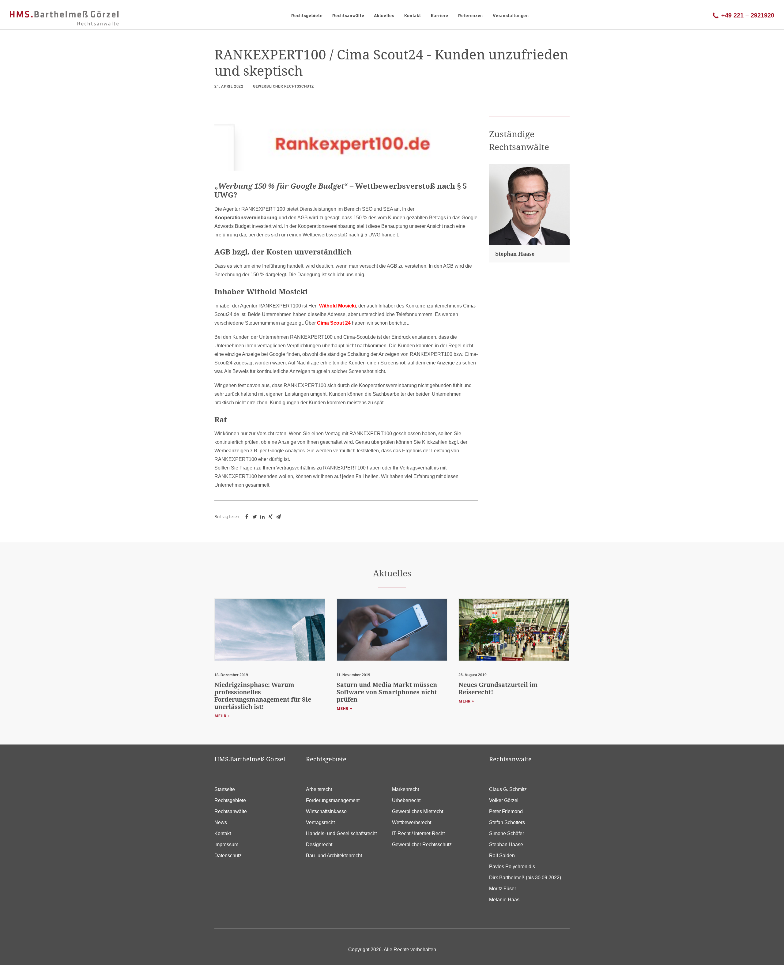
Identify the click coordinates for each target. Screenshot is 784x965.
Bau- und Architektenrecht (334, 855)
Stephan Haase (514, 253)
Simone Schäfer (506, 833)
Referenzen (470, 15)
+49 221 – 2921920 (747, 15)
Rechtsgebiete (306, 15)
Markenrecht (405, 789)
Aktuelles (384, 15)
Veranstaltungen (511, 15)
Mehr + (222, 716)
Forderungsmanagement (333, 800)
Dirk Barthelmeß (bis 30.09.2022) (525, 877)
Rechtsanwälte (348, 15)
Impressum (226, 844)
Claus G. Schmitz (508, 789)
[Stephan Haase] (529, 204)
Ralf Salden (502, 855)
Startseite (224, 789)
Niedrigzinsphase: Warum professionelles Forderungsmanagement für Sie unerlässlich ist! (262, 695)
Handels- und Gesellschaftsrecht (341, 833)
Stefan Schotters (507, 822)
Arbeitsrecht (319, 789)
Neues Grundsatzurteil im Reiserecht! (498, 688)
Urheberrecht (406, 800)
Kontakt (412, 15)
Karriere (440, 15)
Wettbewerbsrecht (411, 822)
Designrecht (319, 844)
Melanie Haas (504, 899)
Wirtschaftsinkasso (326, 811)
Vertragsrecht (320, 822)
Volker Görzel (503, 800)
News (220, 822)
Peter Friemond (506, 811)
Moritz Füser (502, 888)
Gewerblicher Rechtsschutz (283, 86)
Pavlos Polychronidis (512, 866)
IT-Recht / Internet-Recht (418, 833)
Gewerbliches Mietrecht (417, 811)
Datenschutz (228, 855)
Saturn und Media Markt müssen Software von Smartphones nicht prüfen (387, 691)
